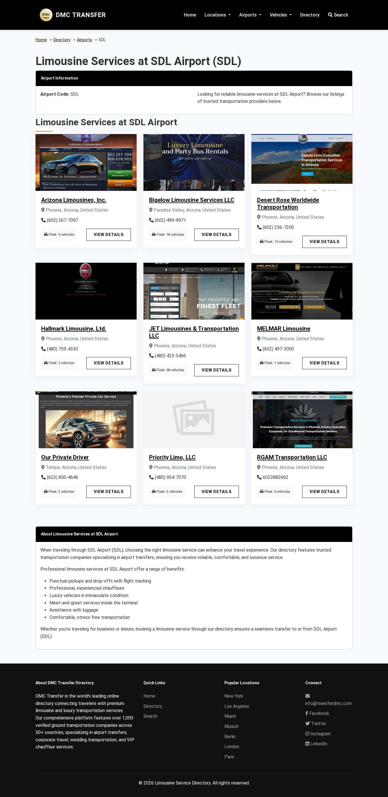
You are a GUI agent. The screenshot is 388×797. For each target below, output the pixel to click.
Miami (230, 716)
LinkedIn (318, 743)
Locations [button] (216, 15)
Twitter (318, 723)
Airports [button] (248, 15)
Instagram (320, 734)
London (231, 746)
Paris (229, 757)
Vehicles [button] (279, 15)
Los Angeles (236, 706)
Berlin (229, 736)
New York (233, 696)
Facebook (318, 713)
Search (340, 15)
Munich (231, 726)
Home (190, 15)
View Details (109, 234)
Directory (310, 15)
